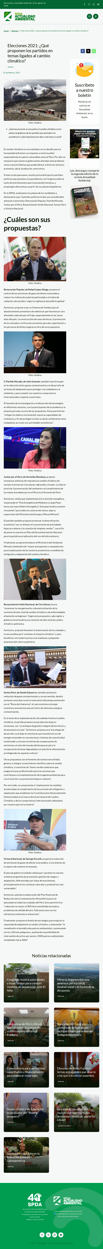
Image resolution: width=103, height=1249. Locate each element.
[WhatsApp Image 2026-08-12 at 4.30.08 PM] (84, 186)
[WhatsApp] (93, 51)
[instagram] (94, 4)
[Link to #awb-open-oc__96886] (89, 16)
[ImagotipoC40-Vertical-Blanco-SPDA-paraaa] (34, 1194)
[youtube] (98, 4)
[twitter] (89, 4)
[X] (88, 51)
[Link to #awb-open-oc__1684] (95, 16)
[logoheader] (19, 12)
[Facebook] (83, 51)
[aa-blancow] (68, 1197)
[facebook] (85, 4)
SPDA (43, 1243)
